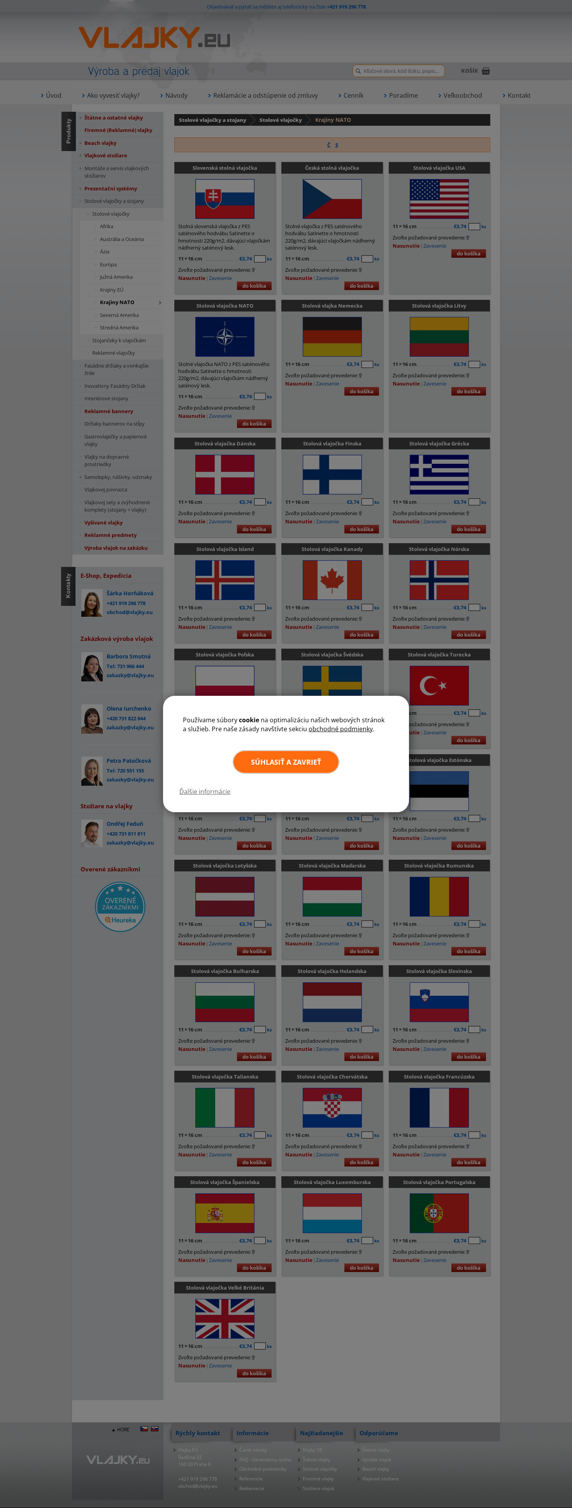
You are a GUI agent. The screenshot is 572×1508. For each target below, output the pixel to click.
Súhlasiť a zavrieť (286, 762)
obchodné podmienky (341, 729)
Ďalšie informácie (204, 791)
